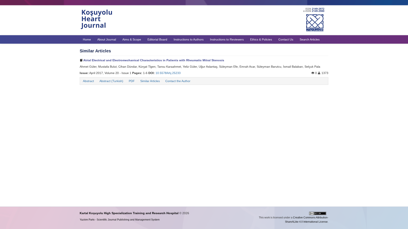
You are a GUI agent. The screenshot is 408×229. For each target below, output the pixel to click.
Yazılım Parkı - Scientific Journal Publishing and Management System (120, 219)
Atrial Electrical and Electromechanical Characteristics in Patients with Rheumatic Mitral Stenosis (153, 60)
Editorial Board (157, 39)
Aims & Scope (131, 39)
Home (87, 39)
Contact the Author (177, 81)
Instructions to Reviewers (227, 39)
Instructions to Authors (189, 39)
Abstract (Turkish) (111, 81)
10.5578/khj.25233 (168, 73)
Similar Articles (150, 81)
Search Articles (310, 39)
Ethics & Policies (261, 39)
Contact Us (285, 39)
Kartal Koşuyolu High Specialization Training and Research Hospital (129, 213)
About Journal (106, 39)
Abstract (88, 81)
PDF (132, 81)
